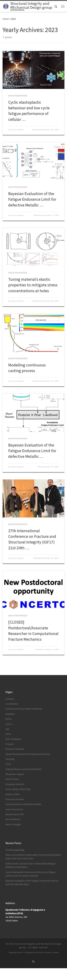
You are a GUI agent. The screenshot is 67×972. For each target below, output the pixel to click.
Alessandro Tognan (14, 774)
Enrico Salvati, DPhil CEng (17, 789)
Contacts (9, 698)
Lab (7, 729)
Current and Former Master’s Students (23, 708)
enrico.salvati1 (17, 130)
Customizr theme (50, 952)
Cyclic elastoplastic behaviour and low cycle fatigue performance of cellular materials (30, 874)
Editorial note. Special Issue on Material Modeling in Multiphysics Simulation (30, 865)
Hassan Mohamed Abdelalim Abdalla (23, 804)
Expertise (10, 713)
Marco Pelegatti (13, 824)
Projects (9, 744)
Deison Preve (12, 779)
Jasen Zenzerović (14, 809)
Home (6, 18)
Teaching (9, 759)
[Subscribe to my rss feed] (33, 961)
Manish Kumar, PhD (14, 814)
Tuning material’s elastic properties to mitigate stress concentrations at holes (33, 285)
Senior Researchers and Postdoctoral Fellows (27, 754)
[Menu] (62, 6)
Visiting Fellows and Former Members (23, 769)
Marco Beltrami (12, 819)
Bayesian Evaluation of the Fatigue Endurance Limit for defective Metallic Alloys (31, 882)
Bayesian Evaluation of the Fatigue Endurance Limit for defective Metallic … (32, 199)
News (8, 734)
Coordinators (11, 703)
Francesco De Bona (14, 799)
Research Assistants (14, 749)
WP (21, 952)
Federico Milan (12, 794)
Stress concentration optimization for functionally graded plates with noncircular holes (33, 856)
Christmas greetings (14, 849)
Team (8, 764)
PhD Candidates (13, 739)
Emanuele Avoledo (14, 784)
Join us (8, 724)
